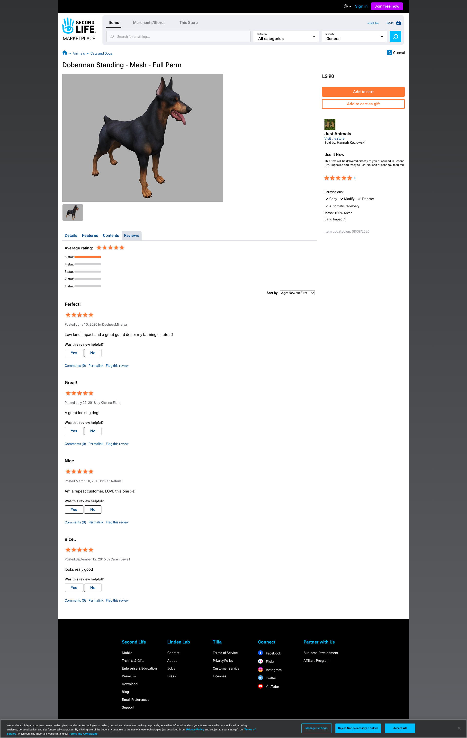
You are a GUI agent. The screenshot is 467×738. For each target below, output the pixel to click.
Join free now (387, 6)
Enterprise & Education (139, 668)
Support (128, 707)
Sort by (272, 293)
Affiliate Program (316, 660)
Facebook (273, 653)
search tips (373, 23)
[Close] (459, 728)
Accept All (400, 728)
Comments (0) (75, 366)
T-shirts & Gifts (133, 660)
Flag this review (117, 366)
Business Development (321, 653)
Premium (128, 676)
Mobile (127, 653)
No (92, 352)
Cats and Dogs (101, 53)
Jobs (171, 668)
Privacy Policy (223, 660)
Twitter (270, 678)
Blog (125, 692)
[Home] (64, 53)
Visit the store (334, 138)
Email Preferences (135, 699)
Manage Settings (316, 728)
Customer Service (226, 668)
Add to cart (363, 91)
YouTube (272, 687)
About (172, 660)
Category (262, 34)
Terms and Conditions (83, 733)
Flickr (269, 661)
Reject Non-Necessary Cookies (358, 728)
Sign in (361, 6)
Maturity (329, 34)
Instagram (273, 670)
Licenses (219, 676)
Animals (79, 53)
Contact (173, 653)
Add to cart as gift (363, 104)
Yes (74, 352)
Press (171, 676)
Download (130, 684)
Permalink (96, 366)
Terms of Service (225, 653)
